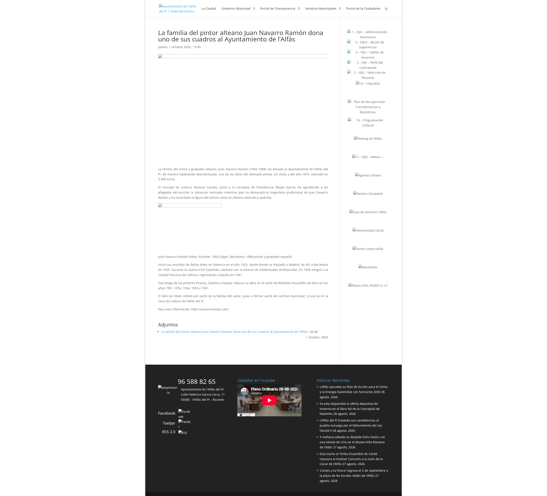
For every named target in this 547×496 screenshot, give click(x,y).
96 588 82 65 (197, 381)
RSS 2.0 (168, 431)
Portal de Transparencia (277, 8)
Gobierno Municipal (236, 8)
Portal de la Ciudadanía (363, 8)
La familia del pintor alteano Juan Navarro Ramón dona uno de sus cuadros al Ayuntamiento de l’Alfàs (234, 332)
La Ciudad (208, 8)
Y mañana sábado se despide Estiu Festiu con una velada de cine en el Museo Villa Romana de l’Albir (352, 442)
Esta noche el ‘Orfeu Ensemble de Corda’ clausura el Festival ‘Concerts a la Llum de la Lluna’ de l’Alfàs (351, 459)
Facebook (166, 413)
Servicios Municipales (320, 8)
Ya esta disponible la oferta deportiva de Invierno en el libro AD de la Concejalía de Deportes (350, 409)
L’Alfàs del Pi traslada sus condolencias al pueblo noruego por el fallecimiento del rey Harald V (351, 425)
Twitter (169, 423)
